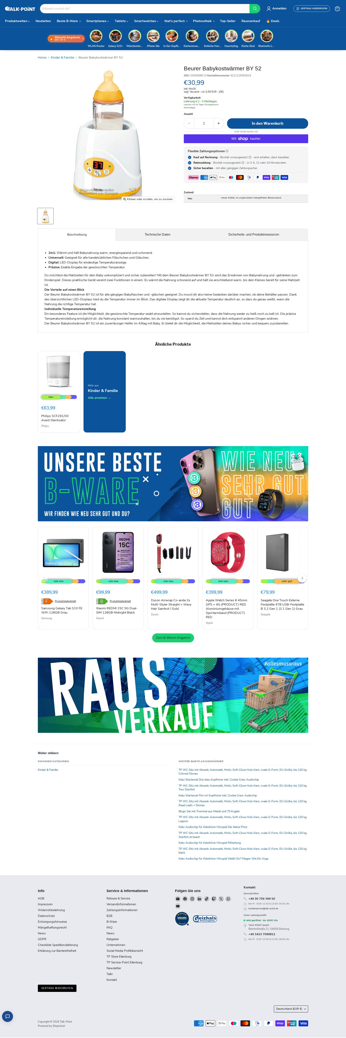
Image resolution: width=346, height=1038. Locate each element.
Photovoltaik (202, 21)
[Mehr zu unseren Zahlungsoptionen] (227, 151)
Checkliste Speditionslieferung (58, 945)
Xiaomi (100, 618)
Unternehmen (116, 945)
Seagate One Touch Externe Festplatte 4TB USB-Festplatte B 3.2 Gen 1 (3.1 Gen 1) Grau (282, 604)
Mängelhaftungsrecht (52, 928)
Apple (209, 623)
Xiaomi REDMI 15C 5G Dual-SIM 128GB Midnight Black (117, 610)
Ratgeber (113, 939)
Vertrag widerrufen (57, 988)
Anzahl (188, 114)
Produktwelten (16, 21)
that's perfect (174, 21)
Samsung (46, 618)
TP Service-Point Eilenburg (124, 962)
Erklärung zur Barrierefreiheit (57, 951)
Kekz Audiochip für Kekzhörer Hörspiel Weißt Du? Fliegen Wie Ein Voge (223, 859)
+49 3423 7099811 (261, 934)
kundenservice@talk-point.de (263, 908)
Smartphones (96, 21)
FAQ (109, 928)
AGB (41, 898)
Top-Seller (227, 21)
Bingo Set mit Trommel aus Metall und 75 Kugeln (209, 811)
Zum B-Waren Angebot (173, 638)
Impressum (45, 904)
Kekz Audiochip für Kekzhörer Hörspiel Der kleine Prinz (213, 827)
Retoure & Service (118, 898)
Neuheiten (43, 21)
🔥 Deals (272, 21)
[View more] (173, 483)
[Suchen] (254, 8)
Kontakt (112, 980)
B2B (109, 916)
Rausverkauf (250, 21)
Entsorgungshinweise (52, 922)
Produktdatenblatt (65, 601)
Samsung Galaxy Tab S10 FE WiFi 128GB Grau (61, 610)
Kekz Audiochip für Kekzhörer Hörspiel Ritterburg (210, 843)
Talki (110, 974)
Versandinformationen (121, 904)
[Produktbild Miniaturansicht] (45, 216)
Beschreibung (77, 234)
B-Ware (112, 922)
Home (42, 57)
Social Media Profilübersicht (125, 951)
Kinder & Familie (62, 57)
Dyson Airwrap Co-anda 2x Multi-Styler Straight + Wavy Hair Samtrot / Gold (171, 604)
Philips (45, 426)
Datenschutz (46, 916)
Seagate (265, 614)
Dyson (154, 614)
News (42, 933)
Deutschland (289, 1009)
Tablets (121, 21)
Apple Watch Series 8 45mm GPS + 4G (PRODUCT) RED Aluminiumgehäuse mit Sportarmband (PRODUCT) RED (226, 608)
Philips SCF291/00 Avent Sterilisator (55, 418)
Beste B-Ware (68, 21)
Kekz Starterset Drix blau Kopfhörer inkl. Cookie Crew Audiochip (219, 780)
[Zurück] (43, 578)
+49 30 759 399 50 (261, 899)
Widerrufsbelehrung (51, 910)
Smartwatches (145, 21)
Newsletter (114, 968)
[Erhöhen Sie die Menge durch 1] (219, 123)
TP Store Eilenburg (119, 957)
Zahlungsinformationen (122, 910)
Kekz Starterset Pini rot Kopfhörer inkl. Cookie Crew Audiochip (218, 795)
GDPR (42, 939)
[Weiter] (302, 578)
